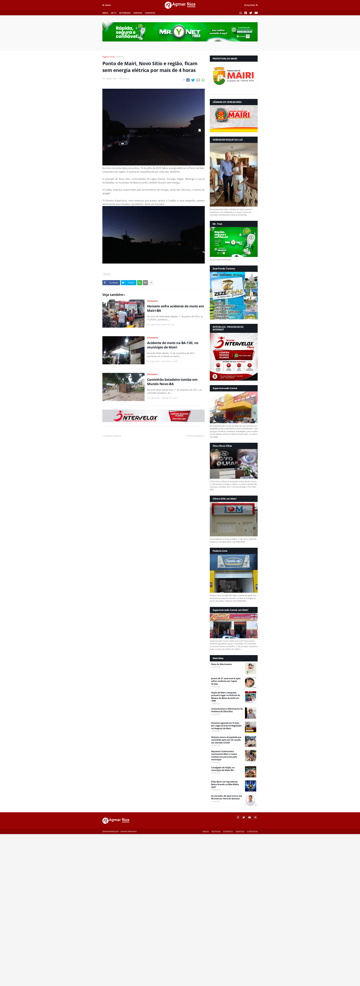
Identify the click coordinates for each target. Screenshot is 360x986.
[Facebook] (188, 80)
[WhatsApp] (203, 80)
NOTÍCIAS (216, 831)
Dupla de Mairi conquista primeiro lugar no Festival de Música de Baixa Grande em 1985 (225, 696)
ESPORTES (228, 831)
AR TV (113, 13)
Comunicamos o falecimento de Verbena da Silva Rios (227, 710)
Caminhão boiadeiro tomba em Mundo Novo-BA (172, 381)
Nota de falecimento (221, 664)
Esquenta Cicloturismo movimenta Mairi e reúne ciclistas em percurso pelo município (224, 755)
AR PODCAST (125, 13)
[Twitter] (193, 80)
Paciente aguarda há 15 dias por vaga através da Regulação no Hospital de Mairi (226, 726)
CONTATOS (150, 13)
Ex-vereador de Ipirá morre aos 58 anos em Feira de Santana (226, 797)
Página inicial (108, 56)
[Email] (198, 80)
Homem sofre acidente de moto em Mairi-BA (175, 308)
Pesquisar (249, 5)
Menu (108, 5)
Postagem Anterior (112, 435)
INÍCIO (105, 13)
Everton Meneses (129, 831)
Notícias (120, 56)
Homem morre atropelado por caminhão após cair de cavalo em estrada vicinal (226, 740)
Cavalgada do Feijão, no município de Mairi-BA (223, 769)
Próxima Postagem (194, 435)
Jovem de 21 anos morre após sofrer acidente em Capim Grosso (225, 681)
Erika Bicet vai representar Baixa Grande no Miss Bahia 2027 (225, 784)
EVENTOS (138, 13)
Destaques (152, 300)
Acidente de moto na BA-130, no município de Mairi (172, 345)
